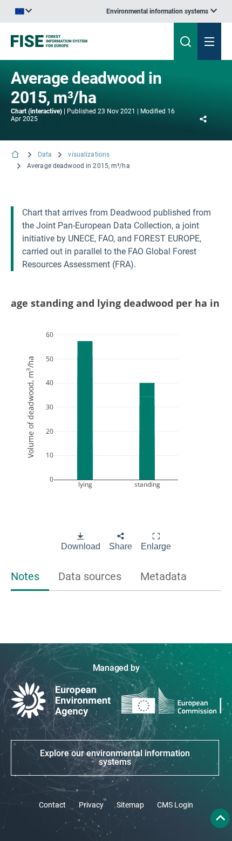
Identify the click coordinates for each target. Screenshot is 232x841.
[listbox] (161, 11)
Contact (52, 804)
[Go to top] (220, 818)
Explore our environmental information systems (115, 757)
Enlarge (156, 546)
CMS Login (175, 804)
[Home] (16, 155)
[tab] (30, 577)
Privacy (91, 804)
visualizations (89, 154)
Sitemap (130, 804)
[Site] (78, 41)
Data (45, 154)
